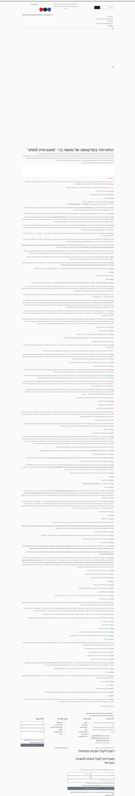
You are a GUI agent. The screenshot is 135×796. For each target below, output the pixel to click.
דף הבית (50, 15)
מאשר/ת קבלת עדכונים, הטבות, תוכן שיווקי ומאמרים (99, 783)
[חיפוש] (97, 7)
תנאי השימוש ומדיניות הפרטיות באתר (92, 785)
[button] (113, 709)
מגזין (41, 15)
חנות (44, 15)
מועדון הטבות (36, 15)
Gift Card (30, 15)
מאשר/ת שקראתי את (97, 785)
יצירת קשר (25, 15)
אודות (46, 15)
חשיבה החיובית (87, 207)
